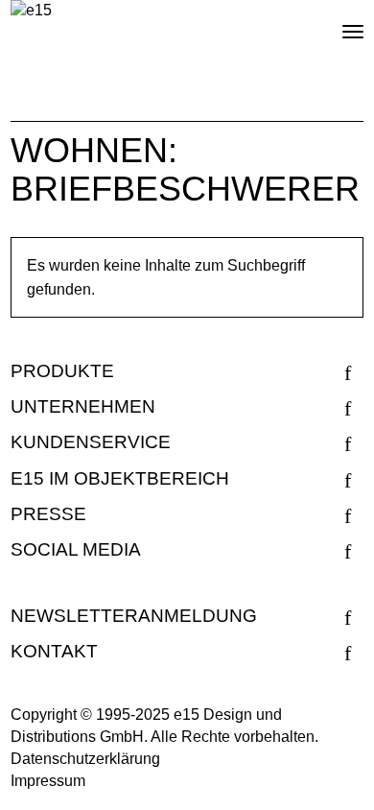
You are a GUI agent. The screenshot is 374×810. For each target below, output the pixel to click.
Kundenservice (91, 442)
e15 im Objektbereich (120, 478)
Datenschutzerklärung (85, 758)
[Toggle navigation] (336, 24)
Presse (48, 514)
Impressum (48, 781)
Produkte (62, 371)
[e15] (31, 11)
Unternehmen (83, 406)
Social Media (76, 549)
